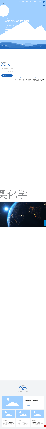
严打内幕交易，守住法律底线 (31, 400)
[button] (2, 45)
